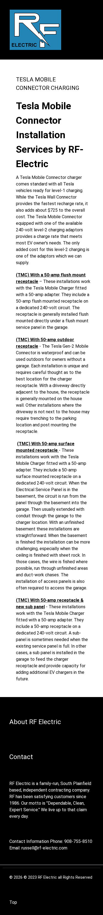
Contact (21, 757)
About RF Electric (35, 722)
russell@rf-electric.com (44, 848)
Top (13, 902)
